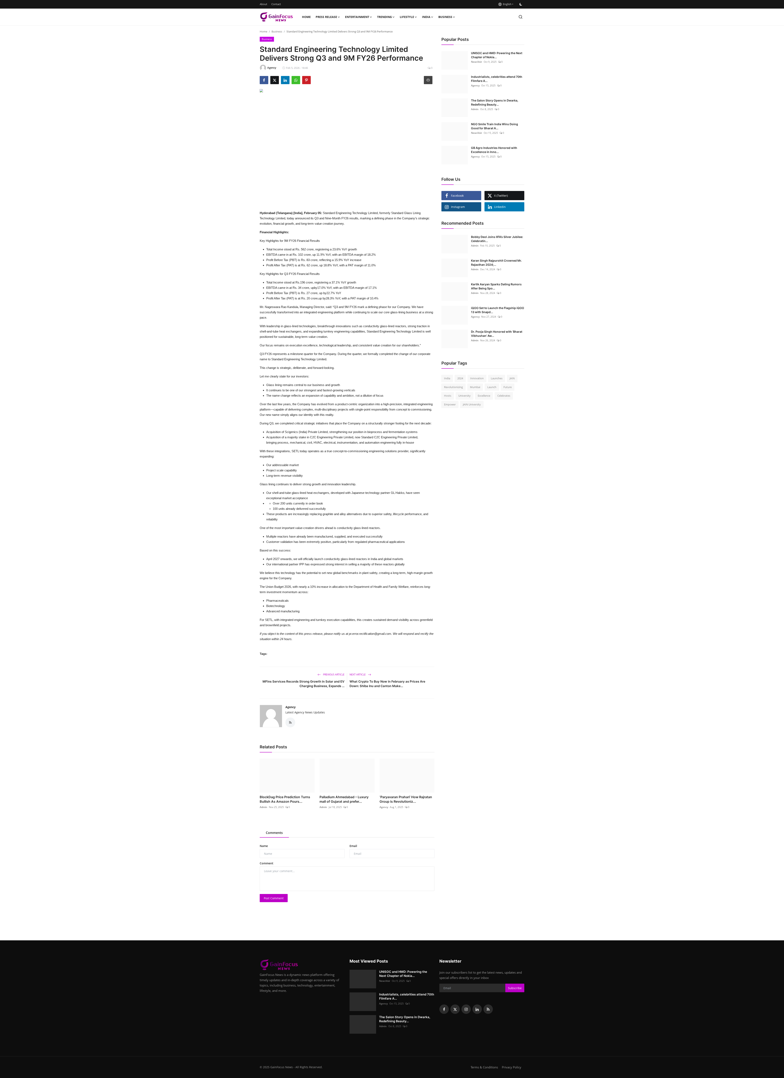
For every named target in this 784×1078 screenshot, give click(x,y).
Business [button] (445, 17)
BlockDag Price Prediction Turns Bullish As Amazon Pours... (285, 799)
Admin (263, 807)
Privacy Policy (511, 1067)
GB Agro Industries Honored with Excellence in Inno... (494, 150)
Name (264, 846)
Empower (450, 404)
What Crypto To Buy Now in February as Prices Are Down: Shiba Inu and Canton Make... (387, 684)
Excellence (484, 395)
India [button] (426, 17)
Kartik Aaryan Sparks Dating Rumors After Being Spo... (496, 286)
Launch (491, 387)
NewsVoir (476, 62)
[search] (520, 17)
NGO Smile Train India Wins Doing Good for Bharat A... (494, 126)
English (506, 4)
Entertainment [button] (357, 17)
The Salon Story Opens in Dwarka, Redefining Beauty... (494, 102)
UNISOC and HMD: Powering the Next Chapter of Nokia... (496, 55)
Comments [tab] (274, 832)
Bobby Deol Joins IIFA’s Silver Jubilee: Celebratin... (497, 239)
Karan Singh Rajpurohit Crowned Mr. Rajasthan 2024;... (496, 262)
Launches (496, 378)
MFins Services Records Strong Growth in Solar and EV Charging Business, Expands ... (303, 684)
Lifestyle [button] (407, 17)
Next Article (358, 674)
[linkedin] (477, 1009)
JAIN (512, 378)
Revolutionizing (453, 387)
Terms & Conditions (484, 1067)
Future (507, 387)
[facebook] (444, 1009)
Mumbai (475, 387)
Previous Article (333, 674)
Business (277, 31)
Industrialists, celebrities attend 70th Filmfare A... (496, 79)
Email (353, 846)
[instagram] (466, 1009)
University (464, 395)
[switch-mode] (520, 4)
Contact (276, 4)
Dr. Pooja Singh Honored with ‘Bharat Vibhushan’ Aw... (496, 333)
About (263, 4)
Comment (266, 863)
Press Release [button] (326, 17)
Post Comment (274, 898)
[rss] (488, 1009)
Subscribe (515, 988)
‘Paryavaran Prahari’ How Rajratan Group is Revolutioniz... (406, 799)
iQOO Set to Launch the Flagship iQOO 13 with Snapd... (497, 310)
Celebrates (503, 395)
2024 (460, 378)
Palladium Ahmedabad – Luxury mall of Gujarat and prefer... (344, 799)
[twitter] (455, 1009)
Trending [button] (384, 17)
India (447, 378)
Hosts (447, 395)
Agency (290, 707)
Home (306, 17)
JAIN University (472, 404)
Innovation (477, 378)
